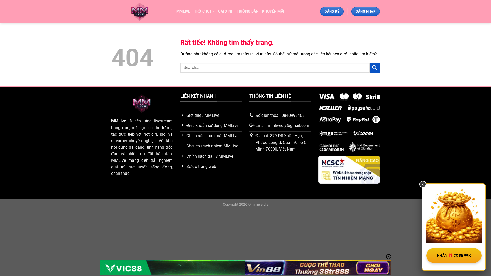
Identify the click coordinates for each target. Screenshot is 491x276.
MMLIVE (183, 11)
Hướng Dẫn (248, 11)
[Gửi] (375, 68)
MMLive (118, 121)
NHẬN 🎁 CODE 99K (454, 255)
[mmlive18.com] (140, 11)
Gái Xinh (226, 11)
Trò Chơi (202, 11)
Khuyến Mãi (273, 11)
